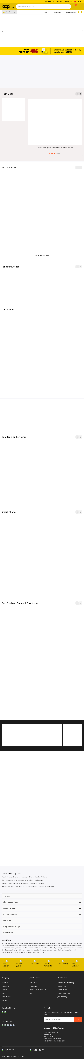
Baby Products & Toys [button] (11, 927)
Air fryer (41, 886)
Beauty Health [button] (8, 933)
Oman (79, 2)
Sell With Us (49, 2)
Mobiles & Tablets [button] (10, 908)
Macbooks (33, 883)
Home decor (19, 886)
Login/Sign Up (80, 6)
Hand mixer (50, 886)
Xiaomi (45, 877)
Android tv (21, 880)
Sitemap (4, 1000)
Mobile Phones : (7, 877)
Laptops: (4, 883)
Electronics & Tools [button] (10, 902)
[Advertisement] (42, 71)
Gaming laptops (13, 883)
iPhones (15, 877)
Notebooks (24, 883)
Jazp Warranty (62, 997)
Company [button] (7, 896)
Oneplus (37, 877)
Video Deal (33, 983)
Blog (3, 993)
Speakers (30, 880)
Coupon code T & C (64, 993)
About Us (5, 983)
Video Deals (57, 12)
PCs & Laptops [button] (8, 920)
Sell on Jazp (33, 986)
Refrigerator (39, 880)
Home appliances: (8, 886)
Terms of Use (62, 986)
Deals (45, 12)
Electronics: (6, 880)
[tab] (42, 896)
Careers (59, 2)
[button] (77, 266)
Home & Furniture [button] (10, 914)
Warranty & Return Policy (66, 983)
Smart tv (13, 880)
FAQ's (31, 993)
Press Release (6, 997)
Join (78, 1019)
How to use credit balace (38, 990)
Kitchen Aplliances (31, 886)
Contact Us (68, 2)
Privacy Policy (62, 990)
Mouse (41, 883)
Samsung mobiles (26, 877)
